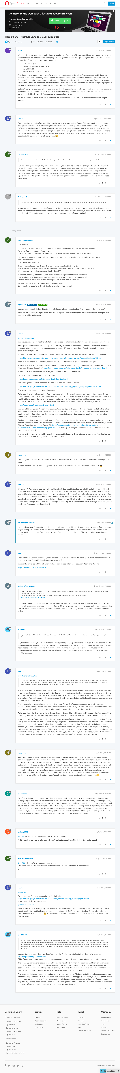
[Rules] (50, 3)
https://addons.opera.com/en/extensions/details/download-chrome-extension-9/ (75, 368)
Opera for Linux (12, 1028)
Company (106, 1012)
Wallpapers (39, 1024)
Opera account (41, 1021)
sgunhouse (22, 304)
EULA (80, 1027)
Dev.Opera (60, 1027)
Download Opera (61, 21)
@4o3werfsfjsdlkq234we (27, 676)
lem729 (21, 119)
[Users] (41, 3)
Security (81, 1017)
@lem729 (21, 863)
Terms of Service (84, 1031)
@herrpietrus (23, 892)
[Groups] (46, 3)
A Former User (23, 197)
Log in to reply (109, 42)
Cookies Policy (84, 1024)
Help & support (62, 1017)
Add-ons (38, 1017)
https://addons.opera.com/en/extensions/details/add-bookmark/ (43, 379)
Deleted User (23, 154)
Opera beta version (13, 1031)
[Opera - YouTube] (13, 1065)
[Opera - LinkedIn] (18, 1065)
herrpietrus (22, 455)
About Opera (106, 1017)
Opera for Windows (15, 42)
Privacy (81, 1021)
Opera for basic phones (15, 1053)
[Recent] (33, 3)
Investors (104, 1027)
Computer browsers (12, 1017)
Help (58, 1012)
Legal (81, 1012)
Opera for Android (13, 1043)
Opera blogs (61, 1021)
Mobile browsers (11, 1039)
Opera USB (10, 1035)
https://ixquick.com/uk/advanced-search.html (36, 405)
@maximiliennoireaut (26, 338)
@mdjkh (21, 836)
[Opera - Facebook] (5, 1065)
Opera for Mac (11, 1025)
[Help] (54, 3)
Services (39, 1012)
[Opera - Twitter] (9, 1065)
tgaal (20, 51)
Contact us (105, 1034)
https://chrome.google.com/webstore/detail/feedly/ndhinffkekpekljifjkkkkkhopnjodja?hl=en (53, 899)
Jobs (103, 1024)
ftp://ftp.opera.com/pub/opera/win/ (32, 957)
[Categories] (28, 3)
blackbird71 (22, 630)
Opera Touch (11, 1050)
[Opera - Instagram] (22, 1065)
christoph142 (23, 832)
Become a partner (108, 1031)
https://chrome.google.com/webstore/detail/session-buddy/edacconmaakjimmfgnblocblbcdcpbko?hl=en (59, 358)
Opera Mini (10, 1046)
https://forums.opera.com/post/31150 (32, 568)
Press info (105, 1021)
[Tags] (37, 3)
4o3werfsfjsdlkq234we (26, 523)
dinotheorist (22, 794)
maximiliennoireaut (25, 240)
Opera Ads (39, 1027)
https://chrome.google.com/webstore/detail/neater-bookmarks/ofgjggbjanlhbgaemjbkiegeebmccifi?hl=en (59, 386)
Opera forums (61, 1024)
